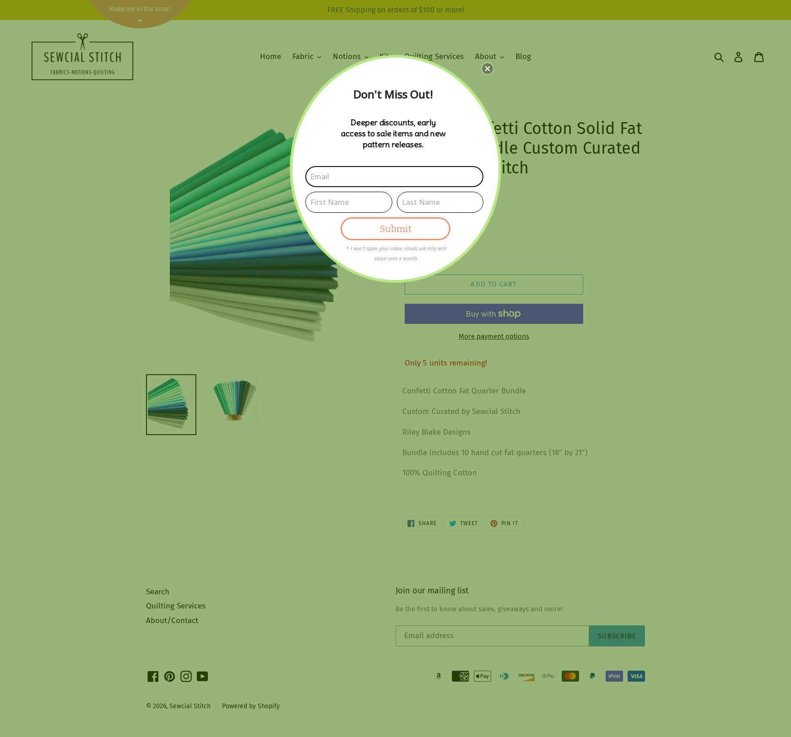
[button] (487, 68)
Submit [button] (396, 228)
